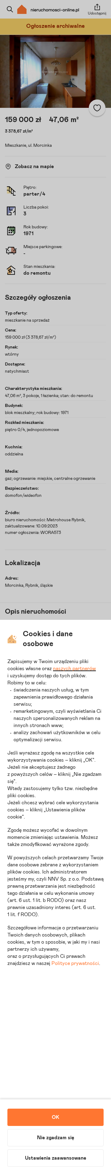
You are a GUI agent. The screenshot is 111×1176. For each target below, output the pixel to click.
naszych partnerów (74, 668)
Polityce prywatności (75, 963)
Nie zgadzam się (55, 1137)
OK (55, 1117)
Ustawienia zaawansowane (55, 1158)
